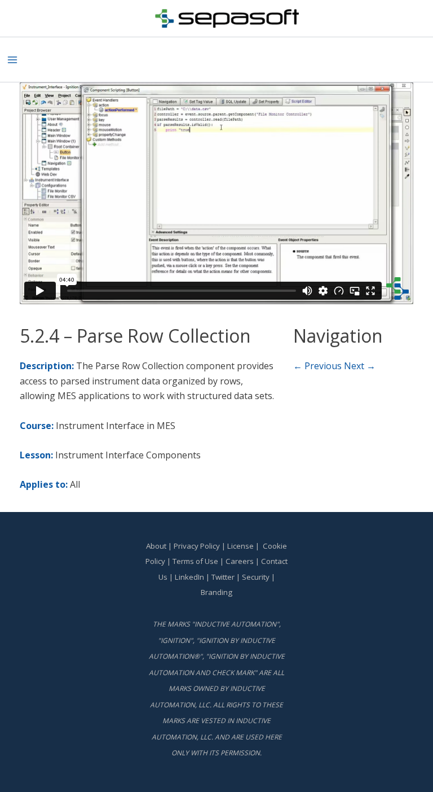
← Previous (317, 366)
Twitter (223, 577)
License (240, 546)
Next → (359, 366)
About (156, 546)
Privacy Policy (197, 546)
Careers (240, 561)
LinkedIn (189, 577)
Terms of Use (195, 561)
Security (255, 577)
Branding (216, 592)
